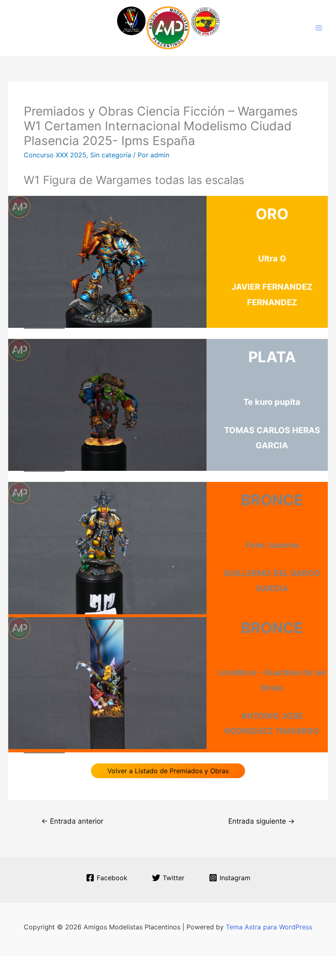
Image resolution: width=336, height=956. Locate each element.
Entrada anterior (72, 821)
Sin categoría (110, 155)
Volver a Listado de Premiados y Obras (168, 771)
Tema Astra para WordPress (269, 927)
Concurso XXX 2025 (55, 155)
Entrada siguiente (261, 821)
